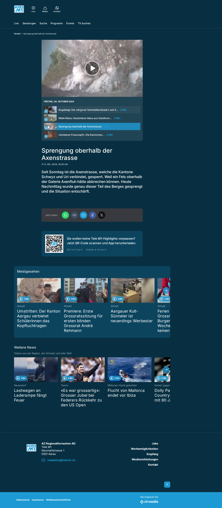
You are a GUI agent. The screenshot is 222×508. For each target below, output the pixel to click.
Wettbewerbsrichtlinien (58, 499)
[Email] (83, 215)
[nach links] (18, 290)
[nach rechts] (166, 290)
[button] (74, 215)
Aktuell (17, 34)
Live (16, 23)
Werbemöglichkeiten (144, 448)
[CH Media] (149, 501)
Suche (43, 23)
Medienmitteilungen (145, 459)
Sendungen (29, 23)
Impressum (38, 499)
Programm (57, 23)
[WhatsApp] (65, 215)
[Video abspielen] (92, 68)
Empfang (152, 454)
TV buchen (84, 23)
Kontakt (153, 464)
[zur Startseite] (19, 9)
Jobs (155, 443)
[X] (101, 215)
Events (70, 23)
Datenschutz (23, 499)
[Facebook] (92, 215)
